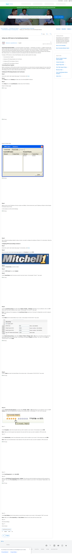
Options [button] (50, 42)
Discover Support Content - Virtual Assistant (61, 59)
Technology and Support (14, 28)
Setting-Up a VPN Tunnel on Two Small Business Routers (15, 38)
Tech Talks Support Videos (61, 67)
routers (9, 531)
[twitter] (50, 545)
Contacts (7, 544)
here (28, 76)
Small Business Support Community (27, 28)
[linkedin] (54, 545)
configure (5, 531)
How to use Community (60, 45)
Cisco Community (4, 28)
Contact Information (60, 62)
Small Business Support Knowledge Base (10, 29)
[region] (15, 551)
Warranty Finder (59, 69)
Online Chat (58, 76)
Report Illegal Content (54, 549)
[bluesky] (66, 545)
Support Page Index (60, 64)
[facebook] (46, 545)
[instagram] (62, 545)
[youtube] (58, 545)
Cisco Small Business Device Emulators (62, 73)
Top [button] (3, 541)
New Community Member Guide (62, 48)
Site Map (47, 549)
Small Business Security (7, 529)
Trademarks (42, 549)
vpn (12, 531)
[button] (3, 535)
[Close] (29, 549)
